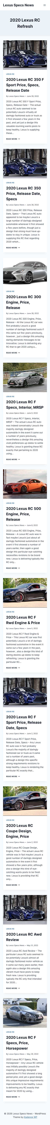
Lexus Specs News (16, 96)
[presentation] (25, 55)
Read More (13, 139)
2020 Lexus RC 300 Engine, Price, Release (23, 302)
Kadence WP (30, 1117)
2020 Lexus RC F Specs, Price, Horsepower (21, 1042)
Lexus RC (10, 74)
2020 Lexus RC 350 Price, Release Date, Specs (23, 193)
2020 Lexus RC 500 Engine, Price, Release (23, 514)
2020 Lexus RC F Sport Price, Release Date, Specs (24, 722)
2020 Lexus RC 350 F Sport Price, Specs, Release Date (25, 85)
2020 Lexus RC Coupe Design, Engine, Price (19, 831)
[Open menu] (44, 5)
